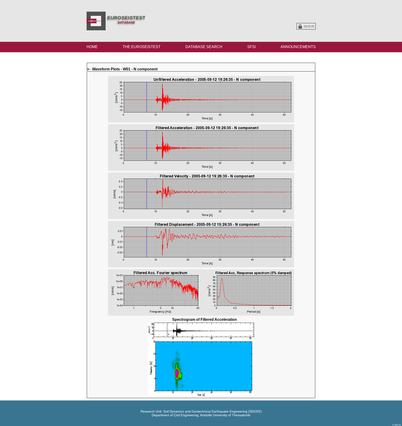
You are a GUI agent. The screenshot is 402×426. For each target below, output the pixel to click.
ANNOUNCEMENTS (298, 47)
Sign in (309, 26)
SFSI (251, 47)
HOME (92, 47)
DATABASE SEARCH (203, 47)
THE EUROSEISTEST (142, 47)
